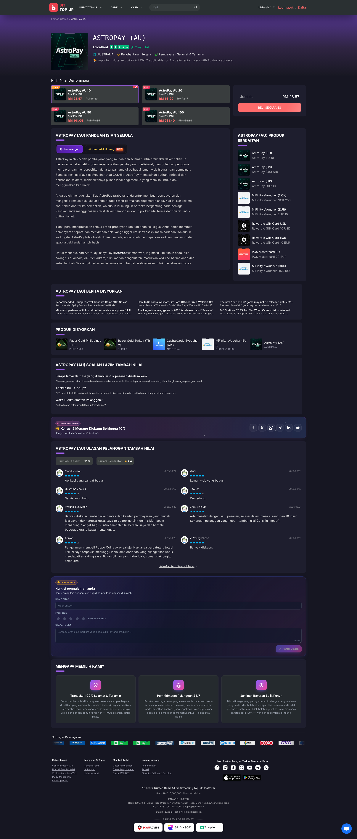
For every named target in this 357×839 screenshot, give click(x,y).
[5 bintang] (83, 618)
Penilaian (61, 613)
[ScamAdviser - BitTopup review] (148, 827)
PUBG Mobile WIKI (61, 776)
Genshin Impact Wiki (62, 765)
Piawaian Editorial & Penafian (157, 773)
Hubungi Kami (91, 773)
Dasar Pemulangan (123, 765)
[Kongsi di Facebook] (253, 427)
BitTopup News (60, 780)
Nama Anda (62, 599)
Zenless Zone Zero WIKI (64, 773)
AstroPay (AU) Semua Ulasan (176, 566)
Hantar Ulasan (290, 648)
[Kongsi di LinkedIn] (289, 427)
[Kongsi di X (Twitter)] (262, 427)
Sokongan (89, 769)
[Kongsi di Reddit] (298, 427)
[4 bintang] (77, 618)
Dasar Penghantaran (123, 769)
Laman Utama (59, 18)
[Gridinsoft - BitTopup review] (179, 827)
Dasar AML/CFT (121, 773)
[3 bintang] (71, 618)
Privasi (145, 769)
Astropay (122, 253)
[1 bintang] (58, 618)
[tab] (70, 149)
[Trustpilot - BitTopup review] (209, 827)
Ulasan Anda (63, 625)
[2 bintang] (64, 618)
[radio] (66, 475)
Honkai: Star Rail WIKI (63, 769)
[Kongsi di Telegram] (280, 427)
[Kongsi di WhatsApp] (271, 427)
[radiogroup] (72, 475)
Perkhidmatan (149, 765)
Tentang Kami (91, 765)
